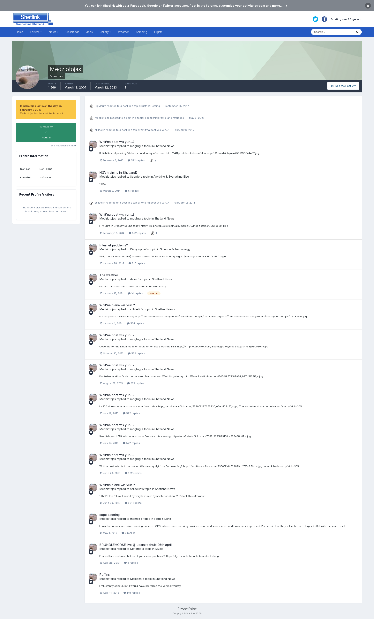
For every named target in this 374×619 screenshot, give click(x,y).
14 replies (137, 293)
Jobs (89, 32)
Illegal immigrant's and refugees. (165, 117)
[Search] (357, 32)
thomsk (135, 519)
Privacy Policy (187, 608)
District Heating (151, 105)
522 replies (137, 160)
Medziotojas (102, 117)
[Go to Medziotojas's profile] (93, 144)
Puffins (104, 574)
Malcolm (136, 579)
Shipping (141, 32)
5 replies (133, 190)
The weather (108, 275)
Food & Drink (162, 519)
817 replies (138, 263)
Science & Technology (175, 249)
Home (19, 32)
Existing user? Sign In (345, 19)
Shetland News (164, 146)
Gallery (104, 32)
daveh (134, 279)
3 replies (132, 562)
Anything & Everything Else (171, 176)
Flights (158, 32)
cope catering (109, 515)
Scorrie (135, 176)
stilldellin (100, 129)
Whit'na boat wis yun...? (155, 129)
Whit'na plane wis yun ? (117, 305)
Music (159, 549)
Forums (35, 32)
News (53, 32)
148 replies (133, 592)
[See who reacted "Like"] (151, 160)
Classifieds (72, 32)
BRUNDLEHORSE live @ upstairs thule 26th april (135, 545)
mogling (135, 146)
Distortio (135, 549)
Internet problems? (113, 245)
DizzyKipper (138, 249)
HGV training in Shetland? (118, 172)
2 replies (129, 532)
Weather (123, 32)
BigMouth (100, 105)
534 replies (137, 323)
